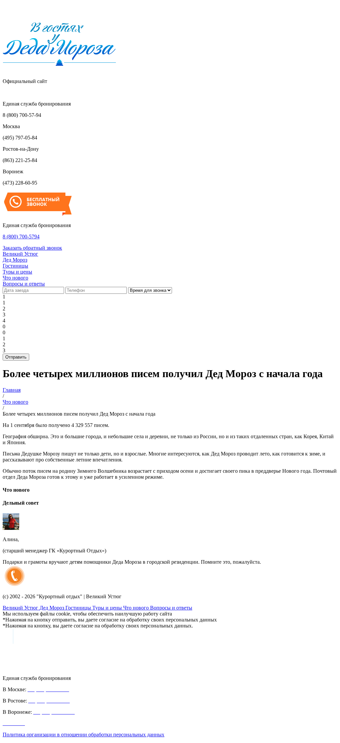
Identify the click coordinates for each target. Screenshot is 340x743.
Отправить (16, 357)
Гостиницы (15, 266)
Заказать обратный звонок (32, 248)
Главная (12, 390)
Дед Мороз (15, 260)
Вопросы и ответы (24, 284)
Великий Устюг (20, 254)
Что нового (15, 278)
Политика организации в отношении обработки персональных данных (83, 734)
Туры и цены (17, 272)
